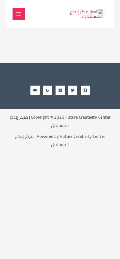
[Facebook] (85, 90)
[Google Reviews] (47, 90)
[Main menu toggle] (19, 14)
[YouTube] (35, 90)
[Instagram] (60, 90)
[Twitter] (72, 90)
